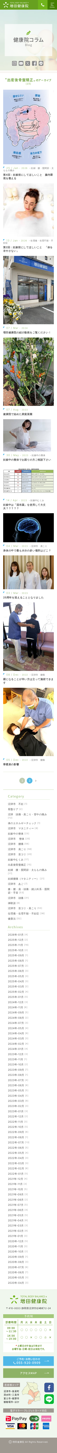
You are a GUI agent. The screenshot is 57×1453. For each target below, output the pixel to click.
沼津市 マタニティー (23, 828)
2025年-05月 (18, 976)
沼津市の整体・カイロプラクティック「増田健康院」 (15, 5)
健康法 (15, 918)
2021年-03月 (18, 1225)
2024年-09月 (18, 1012)
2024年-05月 (18, 1028)
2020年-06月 (18, 1272)
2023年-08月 (18, 1074)
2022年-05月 (18, 1152)
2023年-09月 (18, 1069)
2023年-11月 (17, 1059)
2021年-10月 (18, 1189)
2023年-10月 (18, 1064)
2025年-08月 (18, 960)
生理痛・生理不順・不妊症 (26, 913)
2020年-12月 (18, 1241)
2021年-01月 (18, 1236)
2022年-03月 (18, 1163)
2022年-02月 (18, 1168)
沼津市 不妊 (18, 804)
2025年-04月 (18, 981)
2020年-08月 (18, 1262)
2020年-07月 (18, 1267)
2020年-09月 (18, 1256)
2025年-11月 (18, 945)
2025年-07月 (18, 965)
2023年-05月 (18, 1090)
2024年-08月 (18, 1017)
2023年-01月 (18, 1111)
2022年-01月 (18, 1173)
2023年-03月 (18, 1100)
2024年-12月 (18, 1002)
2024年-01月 (18, 1048)
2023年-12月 (18, 1054)
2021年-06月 (18, 1210)
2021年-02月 (18, 1230)
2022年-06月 (18, 1147)
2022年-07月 (18, 1142)
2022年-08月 (18, 1137)
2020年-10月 (18, 1251)
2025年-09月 (18, 955)
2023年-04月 (18, 1095)
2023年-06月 (18, 1085)
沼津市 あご (18, 883)
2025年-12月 (18, 939)
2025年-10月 (18, 950)
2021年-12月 (18, 1178)
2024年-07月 (18, 1022)
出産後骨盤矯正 (20, 864)
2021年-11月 (17, 1184)
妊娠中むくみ (18, 859)
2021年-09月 (18, 1194)
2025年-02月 (18, 991)
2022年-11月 (18, 1121)
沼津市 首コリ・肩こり (25, 908)
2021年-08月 (18, 1199)
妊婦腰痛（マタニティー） (26, 878)
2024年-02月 (18, 1043)
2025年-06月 (18, 971)
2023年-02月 (18, 1106)
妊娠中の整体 (18, 833)
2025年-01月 (18, 997)
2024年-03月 (18, 1038)
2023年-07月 (18, 1080)
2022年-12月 (18, 1116)
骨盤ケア (15, 809)
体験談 (14, 903)
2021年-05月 (18, 1215)
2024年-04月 (18, 1033)
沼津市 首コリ (20, 854)
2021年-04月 (18, 1220)
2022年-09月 (18, 1132)
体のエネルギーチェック (24, 823)
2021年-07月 (18, 1204)
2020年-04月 (18, 1282)
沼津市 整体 (19, 838)
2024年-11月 (18, 1007)
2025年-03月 (18, 986)
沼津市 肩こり (20, 849)
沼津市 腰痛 (18, 843)
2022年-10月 (18, 1126)
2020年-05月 (18, 1277)
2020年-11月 (18, 1246)
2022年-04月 (18, 1158)
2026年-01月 (18, 934)
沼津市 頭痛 (18, 898)
